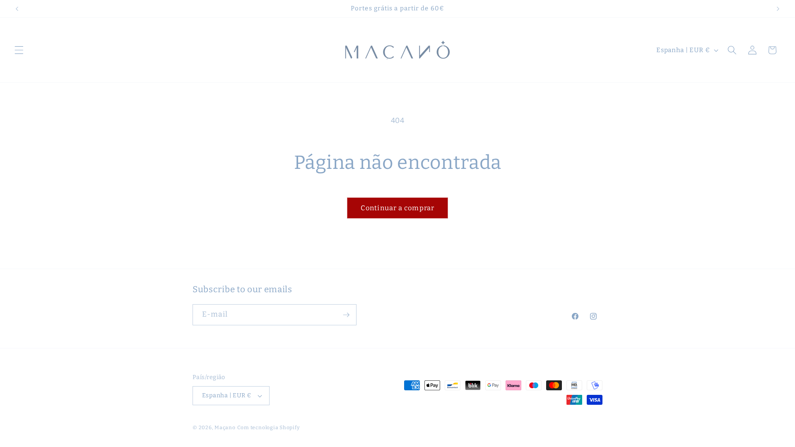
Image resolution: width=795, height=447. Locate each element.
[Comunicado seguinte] (778, 8)
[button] (19, 50)
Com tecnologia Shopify (268, 427)
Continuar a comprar (397, 208)
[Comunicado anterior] (17, 8)
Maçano (225, 427)
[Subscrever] (346, 315)
